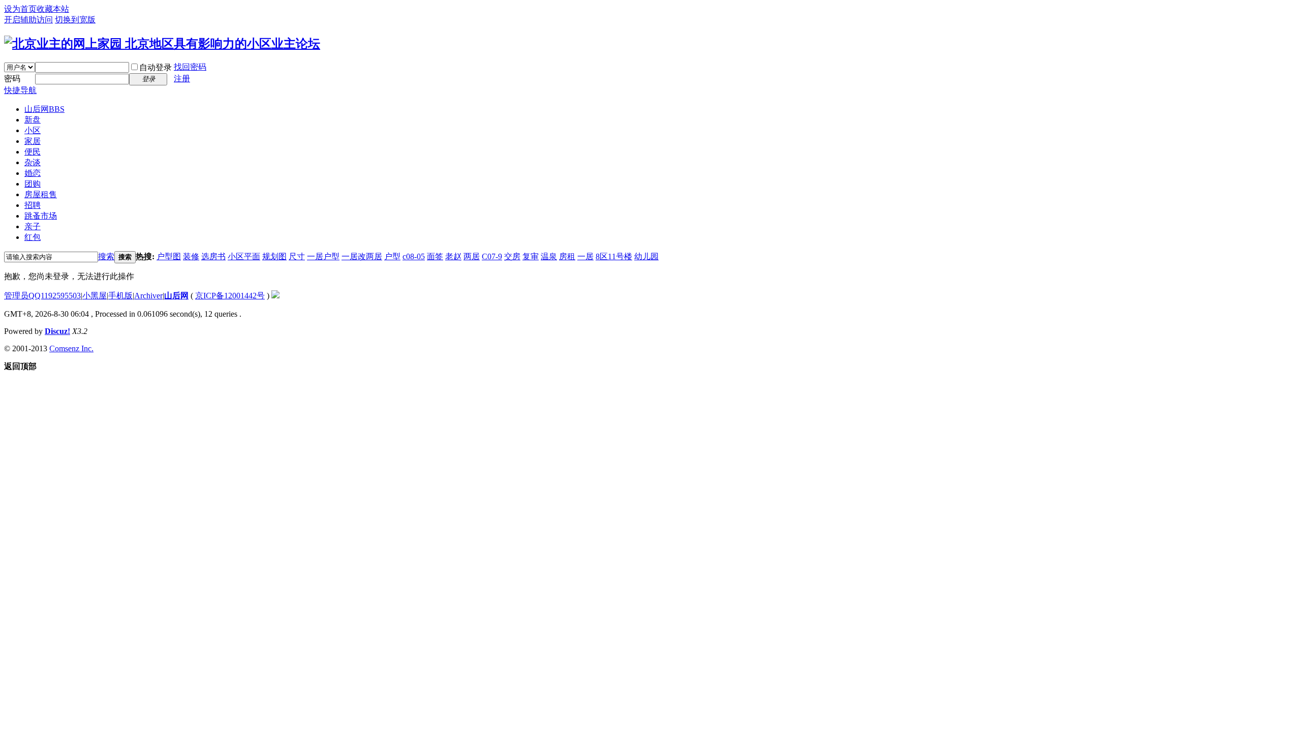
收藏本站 (53, 9)
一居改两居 (362, 256)
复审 (530, 256)
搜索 (106, 256)
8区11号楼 (614, 256)
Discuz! (57, 331)
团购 (32, 183)
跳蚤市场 (40, 215)
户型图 (169, 256)
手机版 (120, 295)
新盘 (32, 119)
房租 (567, 256)
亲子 (32, 226)
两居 (471, 256)
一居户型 (323, 256)
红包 (32, 237)
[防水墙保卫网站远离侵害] (275, 295)
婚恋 (32, 173)
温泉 (549, 256)
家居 (32, 141)
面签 (435, 256)
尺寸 (297, 256)
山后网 (44, 109)
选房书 (213, 256)
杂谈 (32, 162)
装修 (191, 256)
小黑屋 (94, 295)
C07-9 (492, 256)
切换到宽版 (75, 19)
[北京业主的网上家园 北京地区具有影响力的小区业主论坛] (162, 43)
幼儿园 (646, 256)
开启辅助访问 (28, 19)
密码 (12, 78)
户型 (392, 256)
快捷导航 (20, 90)
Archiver (148, 295)
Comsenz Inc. (71, 348)
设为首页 (20, 9)
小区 (32, 130)
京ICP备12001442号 (230, 295)
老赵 (453, 256)
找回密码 (190, 67)
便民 (32, 151)
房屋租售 (40, 194)
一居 (585, 256)
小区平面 (244, 256)
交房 (512, 256)
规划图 (274, 256)
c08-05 (413, 256)
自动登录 (155, 67)
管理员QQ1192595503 (42, 295)
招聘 (32, 205)
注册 (182, 78)
